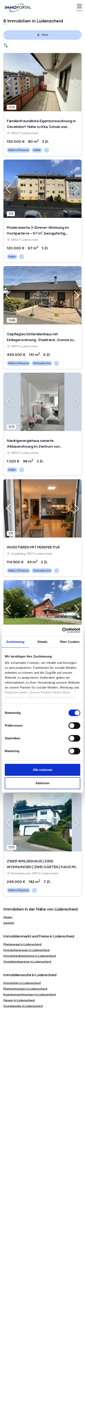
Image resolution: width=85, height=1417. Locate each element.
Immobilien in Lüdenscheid (22, 983)
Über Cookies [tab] (70, 641)
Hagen (7, 917)
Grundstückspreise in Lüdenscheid (27, 961)
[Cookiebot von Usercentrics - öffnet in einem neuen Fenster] (62, 630)
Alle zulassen (42, 769)
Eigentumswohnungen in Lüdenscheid (29, 994)
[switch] (74, 725)
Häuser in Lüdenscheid (19, 1000)
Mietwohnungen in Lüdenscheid (25, 989)
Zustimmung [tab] (15, 641)
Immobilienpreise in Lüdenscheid (26, 950)
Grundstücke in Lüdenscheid (23, 1006)
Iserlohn (8, 923)
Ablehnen (42, 783)
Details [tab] (43, 641)
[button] (8, 82)
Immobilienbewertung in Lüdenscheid (29, 956)
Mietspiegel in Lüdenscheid (22, 944)
